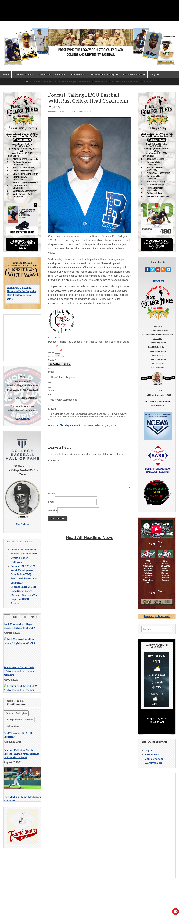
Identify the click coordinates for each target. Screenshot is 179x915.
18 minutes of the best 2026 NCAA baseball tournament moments (19, 671)
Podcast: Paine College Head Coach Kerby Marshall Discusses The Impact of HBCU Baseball (24, 595)
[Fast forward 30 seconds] (62, 356)
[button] (160, 544)
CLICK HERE (22, 418)
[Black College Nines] (89, 43)
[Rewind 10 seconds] (53, 356)
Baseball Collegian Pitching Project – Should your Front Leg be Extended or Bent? (21, 754)
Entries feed (152, 754)
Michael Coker (57, 111)
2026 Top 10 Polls (23, 74)
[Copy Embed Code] (49, 419)
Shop (152, 74)
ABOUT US (158, 280)
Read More (22, 524)
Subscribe (55, 363)
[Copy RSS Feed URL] (49, 382)
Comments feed (154, 758)
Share (67, 363)
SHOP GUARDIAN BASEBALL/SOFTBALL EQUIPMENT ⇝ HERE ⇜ (22, 244)
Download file (55, 425)
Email (51, 502)
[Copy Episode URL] (49, 405)
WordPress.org (154, 762)
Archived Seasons (132, 74)
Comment (54, 460)
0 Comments (86, 111)
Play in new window (75, 425)
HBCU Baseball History (102, 74)
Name (51, 493)
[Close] (49, 368)
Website (52, 510)
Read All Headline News (89, 537)
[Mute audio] (49, 356)
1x (57, 355)
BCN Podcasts (78, 74)
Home (6, 74)
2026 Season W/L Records (51, 74)
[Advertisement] (26, 337)
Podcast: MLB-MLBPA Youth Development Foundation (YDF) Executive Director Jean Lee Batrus (24, 574)
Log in (149, 750)
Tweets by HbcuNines (157, 616)
